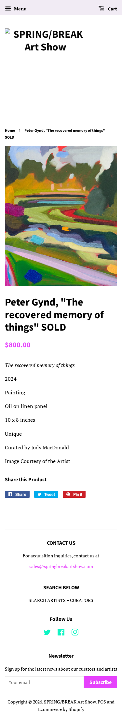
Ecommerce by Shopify (61, 709)
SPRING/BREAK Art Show (70, 702)
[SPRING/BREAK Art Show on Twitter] (47, 633)
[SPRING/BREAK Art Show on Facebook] (61, 633)
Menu (20, 9)
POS (102, 702)
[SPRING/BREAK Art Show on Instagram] (74, 633)
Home (10, 130)
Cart (112, 9)
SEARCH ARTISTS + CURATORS (61, 600)
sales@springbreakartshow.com (61, 566)
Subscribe (100, 682)
